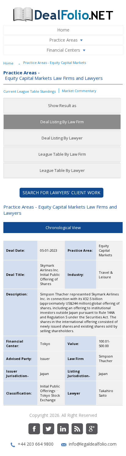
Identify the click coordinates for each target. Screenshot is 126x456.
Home (63, 30)
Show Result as (62, 105)
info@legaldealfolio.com (93, 444)
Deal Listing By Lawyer (62, 138)
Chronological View (63, 227)
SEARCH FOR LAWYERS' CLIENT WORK (61, 192)
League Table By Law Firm (62, 154)
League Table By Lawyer (62, 170)
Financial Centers (63, 50)
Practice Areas (63, 40)
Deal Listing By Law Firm (62, 121)
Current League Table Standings (29, 91)
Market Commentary (79, 90)
